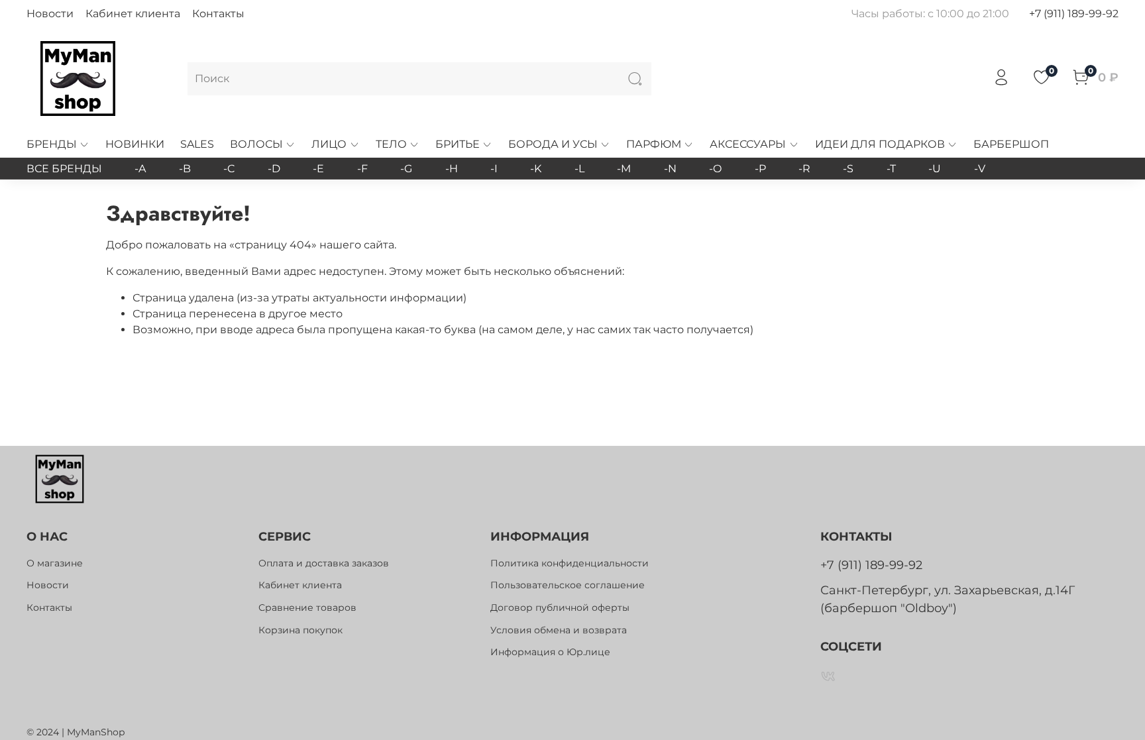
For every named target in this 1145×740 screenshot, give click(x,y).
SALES (197, 144)
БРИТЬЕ (457, 144)
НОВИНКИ (134, 144)
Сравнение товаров (307, 607)
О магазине (55, 563)
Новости (50, 13)
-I (494, 168)
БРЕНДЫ (52, 144)
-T (891, 168)
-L (579, 168)
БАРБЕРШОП (1011, 144)
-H (451, 168)
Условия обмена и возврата (558, 630)
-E (318, 168)
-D (274, 168)
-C (229, 168)
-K (535, 168)
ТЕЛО (391, 144)
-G (406, 168)
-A (140, 168)
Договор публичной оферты (559, 607)
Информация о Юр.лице (550, 652)
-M (624, 168)
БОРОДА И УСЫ (553, 144)
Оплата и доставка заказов (323, 563)
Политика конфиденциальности (569, 563)
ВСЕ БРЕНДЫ (64, 168)
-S (848, 168)
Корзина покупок (300, 630)
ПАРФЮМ (653, 144)
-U (934, 168)
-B (185, 168)
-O (715, 168)
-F (362, 168)
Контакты (218, 13)
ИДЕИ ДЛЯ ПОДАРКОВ (880, 144)
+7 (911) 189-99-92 (1073, 13)
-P (760, 168)
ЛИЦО (329, 144)
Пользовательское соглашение (567, 585)
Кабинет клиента (132, 13)
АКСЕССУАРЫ (748, 144)
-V (979, 168)
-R (804, 168)
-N (670, 168)
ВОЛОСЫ (256, 144)
